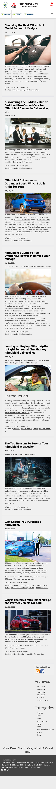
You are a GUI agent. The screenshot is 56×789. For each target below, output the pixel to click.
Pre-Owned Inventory (19, 588)
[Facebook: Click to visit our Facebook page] (2, 770)
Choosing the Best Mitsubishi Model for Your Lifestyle (24, 26)
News (45, 585)
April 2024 (41, 695)
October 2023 (42, 700)
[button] (6, 14)
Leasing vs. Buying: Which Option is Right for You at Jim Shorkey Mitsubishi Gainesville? (27, 349)
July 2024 (41, 686)
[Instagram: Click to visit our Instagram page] (7, 770)
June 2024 (41, 689)
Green (27, 585)
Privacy (32, 762)
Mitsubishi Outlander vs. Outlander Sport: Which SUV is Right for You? (25, 183)
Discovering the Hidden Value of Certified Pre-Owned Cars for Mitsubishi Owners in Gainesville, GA (27, 106)
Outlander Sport (43, 219)
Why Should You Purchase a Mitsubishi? (23, 523)
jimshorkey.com (34, 767)
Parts (7, 588)
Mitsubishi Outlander (22, 219)
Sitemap (26, 762)
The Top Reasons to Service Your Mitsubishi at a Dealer (26, 445)
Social (15, 168)
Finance (16, 429)
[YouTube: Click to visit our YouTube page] (5, 770)
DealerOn (19, 762)
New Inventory (19, 90)
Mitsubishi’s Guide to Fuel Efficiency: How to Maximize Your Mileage (27, 256)
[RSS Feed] (38, 671)
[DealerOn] (10, 760)
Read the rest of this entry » (16, 87)
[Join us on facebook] (42, 671)
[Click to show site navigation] (52, 14)
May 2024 (41, 692)
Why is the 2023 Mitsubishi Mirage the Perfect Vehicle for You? (28, 601)
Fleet (22, 585)
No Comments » (32, 90)
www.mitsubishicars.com (19, 767)
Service (31, 588)
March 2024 (41, 697)
